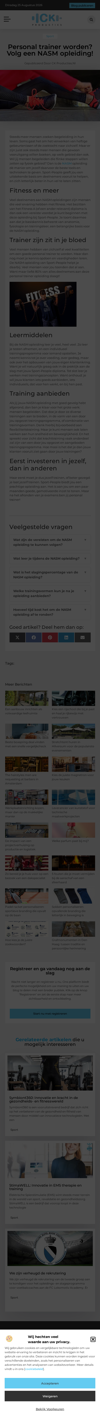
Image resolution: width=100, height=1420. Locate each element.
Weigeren (50, 1396)
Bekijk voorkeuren (50, 1409)
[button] (93, 1339)
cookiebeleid (34, 1369)
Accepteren (50, 1383)
